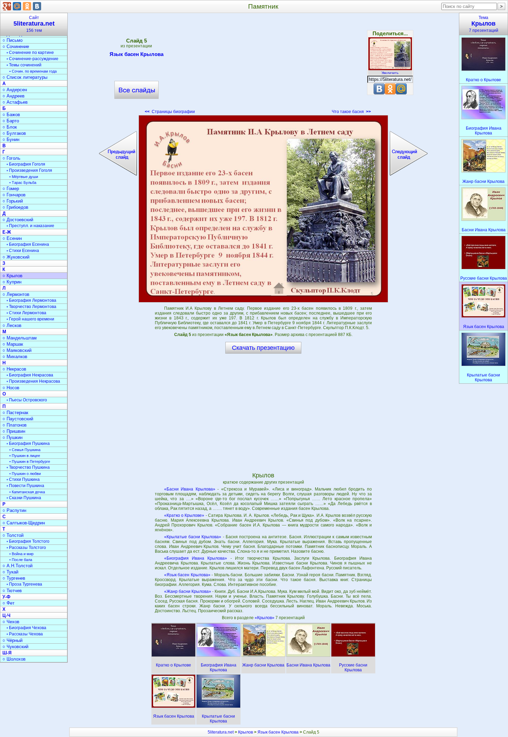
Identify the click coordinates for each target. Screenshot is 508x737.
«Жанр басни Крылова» (187, 591)
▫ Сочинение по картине (30, 52)
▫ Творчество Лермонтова (31, 306)
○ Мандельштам (19, 337)
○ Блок (9, 127)
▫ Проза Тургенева (24, 584)
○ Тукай (10, 572)
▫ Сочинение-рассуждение (32, 58)
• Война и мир (21, 554)
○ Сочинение (15, 46)
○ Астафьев (15, 102)
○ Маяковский (16, 350)
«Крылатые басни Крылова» (193, 536)
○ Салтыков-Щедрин (23, 522)
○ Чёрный (12, 640)
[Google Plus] (7, 6)
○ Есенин (12, 238)
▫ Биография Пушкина (28, 443)
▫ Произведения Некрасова (33, 381)
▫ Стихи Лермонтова (26, 312)
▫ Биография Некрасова (30, 375)
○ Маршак (12, 344)
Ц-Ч (6, 615)
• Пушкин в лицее (24, 456)
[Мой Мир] (17, 6)
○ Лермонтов (15, 294)
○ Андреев (13, 96)
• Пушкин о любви (25, 474)
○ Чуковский (15, 646)
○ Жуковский (15, 257)
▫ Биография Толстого (28, 541)
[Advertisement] (263, 65)
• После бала (20, 560)
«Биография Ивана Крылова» (195, 558)
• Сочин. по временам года (33, 71)
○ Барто (10, 120)
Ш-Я (6, 652)
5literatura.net (221, 732)
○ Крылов (12, 275)
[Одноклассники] (27, 6)
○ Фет (8, 603)
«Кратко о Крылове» (184, 515)
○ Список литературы (24, 77)
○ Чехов (10, 621)
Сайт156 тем (34, 24)
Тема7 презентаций (483, 24)
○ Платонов (14, 425)
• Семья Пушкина (24, 450)
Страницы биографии (170, 111)
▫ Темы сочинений (24, 65)
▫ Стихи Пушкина (23, 479)
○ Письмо (12, 40)
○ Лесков (11, 325)
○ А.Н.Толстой (17, 565)
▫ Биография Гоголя (26, 164)
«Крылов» (265, 617)
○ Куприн (11, 281)
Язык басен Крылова (136, 54)
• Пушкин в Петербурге (29, 461)
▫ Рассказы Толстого (26, 547)
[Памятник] (263, 208)
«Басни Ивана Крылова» (189, 489)
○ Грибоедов (15, 207)
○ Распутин (14, 510)
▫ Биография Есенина (28, 244)
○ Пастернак (15, 412)
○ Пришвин (13, 431)
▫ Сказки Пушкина (24, 497)
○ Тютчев (12, 590)
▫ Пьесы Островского (27, 400)
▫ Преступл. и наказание (30, 225)
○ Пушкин (12, 437)
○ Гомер (10, 188)
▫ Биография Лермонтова (31, 300)
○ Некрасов (14, 369)
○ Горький (12, 201)
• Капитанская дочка (27, 492)
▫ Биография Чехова (26, 627)
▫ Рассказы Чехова (25, 634)
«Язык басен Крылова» (187, 574)
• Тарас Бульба (22, 182)
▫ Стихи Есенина (23, 250)
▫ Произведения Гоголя (29, 170)
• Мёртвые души (23, 177)
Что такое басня (351, 111)
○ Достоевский (17, 219)
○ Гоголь (11, 158)
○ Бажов (11, 114)
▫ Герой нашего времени (30, 319)
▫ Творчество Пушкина (28, 467)
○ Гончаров (14, 194)
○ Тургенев (13, 578)
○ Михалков (14, 356)
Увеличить (390, 73)
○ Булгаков (14, 133)
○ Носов (10, 387)
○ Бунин (10, 139)
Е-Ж (6, 232)
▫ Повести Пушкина (25, 485)
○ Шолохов (14, 659)
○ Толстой (12, 535)
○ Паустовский (17, 418)
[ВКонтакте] (37, 6)
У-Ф (6, 596)
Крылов (245, 732)
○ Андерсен (14, 89)
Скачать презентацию (263, 347)
